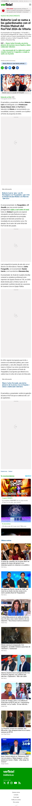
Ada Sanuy (4, 567)
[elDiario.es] (8, 775)
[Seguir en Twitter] (4, 783)
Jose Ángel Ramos (5, 734)
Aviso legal (16, 797)
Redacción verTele (6, 97)
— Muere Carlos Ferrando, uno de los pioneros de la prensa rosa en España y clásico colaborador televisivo (16, 45)
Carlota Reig (21, 1)
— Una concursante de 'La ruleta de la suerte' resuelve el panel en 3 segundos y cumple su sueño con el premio (15, 52)
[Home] (7, 4)
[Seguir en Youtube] (16, 783)
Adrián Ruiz (4, 622)
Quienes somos (16, 792)
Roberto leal (4, 471)
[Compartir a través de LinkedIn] (17, 67)
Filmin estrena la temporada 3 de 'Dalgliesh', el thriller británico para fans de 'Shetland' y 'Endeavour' (15, 646)
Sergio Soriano (4, 763)
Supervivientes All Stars (14, 1)
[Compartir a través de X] (13, 67)
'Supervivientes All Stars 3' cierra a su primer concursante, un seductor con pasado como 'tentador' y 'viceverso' (18, 10)
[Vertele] (8, 771)
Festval (10, 471)
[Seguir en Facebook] (8, 783)
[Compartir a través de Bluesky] (9, 67)
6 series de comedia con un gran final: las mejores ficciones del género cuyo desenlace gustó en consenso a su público (15, 563)
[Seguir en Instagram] (11, 783)
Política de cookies (16, 799)
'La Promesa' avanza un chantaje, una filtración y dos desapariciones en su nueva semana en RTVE (15, 730)
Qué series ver (26, 1)
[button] (30, 4)
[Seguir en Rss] (19, 783)
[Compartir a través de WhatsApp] (2, 67)
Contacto (16, 794)
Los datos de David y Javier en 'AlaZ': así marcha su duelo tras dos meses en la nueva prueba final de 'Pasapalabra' (14, 591)
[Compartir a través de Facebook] (6, 67)
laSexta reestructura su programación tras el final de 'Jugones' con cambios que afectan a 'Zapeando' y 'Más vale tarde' (15, 674)
